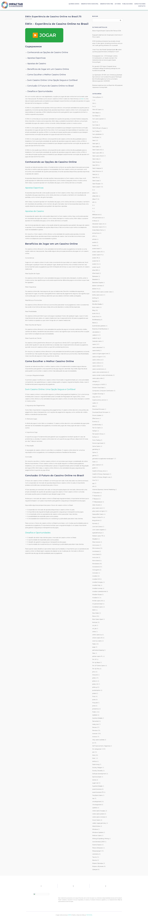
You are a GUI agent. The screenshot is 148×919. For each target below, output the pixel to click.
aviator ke (95, 261)
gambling (95, 449)
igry (93, 483)
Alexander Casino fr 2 (98, 227)
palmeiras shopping (98, 650)
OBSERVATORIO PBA (106, 3)
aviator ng (95, 267)
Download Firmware (98, 409)
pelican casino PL (97, 656)
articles (94, 239)
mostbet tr (95, 597)
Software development (99, 773)
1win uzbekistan (97, 134)
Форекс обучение (98, 866)
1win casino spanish (98, 119)
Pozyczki (95, 702)
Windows (95, 829)
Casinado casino (97, 341)
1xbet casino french (98, 156)
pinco (94, 672)
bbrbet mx (95, 289)
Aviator (94, 245)
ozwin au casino (97, 641)
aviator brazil (96, 248)
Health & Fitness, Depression (101, 474)
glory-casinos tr (96, 465)
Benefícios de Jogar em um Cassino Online (48, 69)
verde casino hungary (98, 811)
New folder (95, 613)
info (93, 486)
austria (94, 242)
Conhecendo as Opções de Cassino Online (47, 52)
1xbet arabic (95, 146)
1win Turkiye (96, 131)
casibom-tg (95, 338)
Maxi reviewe (96, 542)
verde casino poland (98, 814)
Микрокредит (96, 851)
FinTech (94, 437)
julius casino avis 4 (97, 508)
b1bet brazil (95, 273)
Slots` (94, 758)
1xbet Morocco (96, 171)
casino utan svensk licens (99, 372)
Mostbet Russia (97, 594)
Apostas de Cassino (36, 63)
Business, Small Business (99, 329)
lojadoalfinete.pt (97, 533)
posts (94, 699)
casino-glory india (97, 378)
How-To (94, 480)
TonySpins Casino (97, 795)
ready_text (95, 724)
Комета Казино (97, 845)
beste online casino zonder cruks (102, 292)
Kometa (94, 523)
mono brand (96, 554)
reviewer (94, 733)
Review (94, 727)
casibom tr (95, 335)
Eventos (94, 421)
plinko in (94, 681)
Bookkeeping (96, 319)
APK (93, 236)
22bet (94, 193)
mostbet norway (97, 588)
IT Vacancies (96, 495)
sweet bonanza (96, 789)
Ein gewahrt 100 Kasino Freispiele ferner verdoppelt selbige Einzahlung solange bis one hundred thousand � (106, 68)
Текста (94, 857)
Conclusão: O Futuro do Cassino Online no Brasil (50, 86)
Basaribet (95, 279)
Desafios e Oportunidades (40, 91)
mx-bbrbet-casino (97, 607)
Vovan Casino (96, 820)
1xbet (93, 140)
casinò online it (96, 366)
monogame (96, 570)
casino (94, 344)
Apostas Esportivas (36, 58)
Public (94, 712)
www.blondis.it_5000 (98, 841)
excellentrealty (96, 424)
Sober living (95, 764)
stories (94, 780)
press (93, 706)
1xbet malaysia (96, 168)
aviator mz (95, 264)
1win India (95, 125)
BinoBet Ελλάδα (97, 304)
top (93, 798)
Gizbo (94, 462)
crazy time (95, 397)
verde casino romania (98, 817)
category (95, 381)
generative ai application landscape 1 (103, 458)
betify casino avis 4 (98, 295)
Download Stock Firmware (100, 412)
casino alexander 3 (97, 347)
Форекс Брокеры (97, 863)
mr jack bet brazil (97, 604)
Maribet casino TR (97, 536)
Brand (94, 322)
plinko (94, 678)
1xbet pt (94, 174)
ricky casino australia (98, 740)
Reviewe (95, 730)
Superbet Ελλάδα (97, 786)
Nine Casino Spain (97, 619)
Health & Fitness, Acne (99, 471)
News (94, 616)
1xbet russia (95, 180)
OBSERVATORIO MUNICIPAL (89, 3)
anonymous (95, 233)
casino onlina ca (97, 360)
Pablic (94, 644)
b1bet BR (95, 270)
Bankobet (95, 276)
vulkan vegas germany (99, 823)
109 (93, 103)
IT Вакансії (95, 499)
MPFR (69, 915)
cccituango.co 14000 (98, 384)
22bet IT (94, 199)
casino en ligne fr (97, 356)
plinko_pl (94, 687)
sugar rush (95, 783)
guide (94, 468)
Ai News (94, 221)
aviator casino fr (97, 255)
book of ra (95, 313)
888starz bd (96, 214)
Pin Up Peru (96, 668)
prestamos (95, 709)
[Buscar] (120, 20)
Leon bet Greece (97, 526)
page (93, 647)
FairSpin (94, 431)
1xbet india (95, 159)
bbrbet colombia (97, 285)
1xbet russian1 (96, 187)
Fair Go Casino (96, 428)
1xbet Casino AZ (97, 150)
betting (94, 298)
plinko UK (95, 684)
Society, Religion (97, 767)
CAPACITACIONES (139, 3)
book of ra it (95, 316)
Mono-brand (96, 560)
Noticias (94, 622)
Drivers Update (96, 415)
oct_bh (94, 625)
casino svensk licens (98, 369)
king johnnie (96, 520)
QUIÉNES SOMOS (74, 3)
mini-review (95, 545)
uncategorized (96, 801)
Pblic (93, 653)
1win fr (94, 122)
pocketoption (96, 690)
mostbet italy (96, 585)
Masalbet (95, 539)
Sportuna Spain (96, 777)
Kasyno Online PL (97, 517)
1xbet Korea (95, 162)
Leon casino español (98, 529)
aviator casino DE (97, 251)
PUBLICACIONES (127, 3)
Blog (93, 310)
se (93, 743)
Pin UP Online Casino (98, 665)
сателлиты (95, 854)
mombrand (95, 551)
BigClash (95, 301)
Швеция (94, 869)
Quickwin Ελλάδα (97, 718)
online (94, 631)
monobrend (95, 567)
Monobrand (95, 563)
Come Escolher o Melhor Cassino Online (46, 74)
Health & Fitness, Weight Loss (101, 477)
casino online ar (96, 363)
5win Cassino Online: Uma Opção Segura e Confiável (52, 80)
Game (94, 452)
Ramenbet (95, 721)
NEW (94, 610)
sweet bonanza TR (97, 792)
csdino (94, 403)
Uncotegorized (96, 804)
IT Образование (97, 502)
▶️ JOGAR (44, 35)
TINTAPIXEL (89, 915)
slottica (94, 761)
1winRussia (95, 137)
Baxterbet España (97, 282)
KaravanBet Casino (98, 514)
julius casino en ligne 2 (99, 511)
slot (93, 752)
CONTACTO (141, 6)
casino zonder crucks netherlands (102, 375)
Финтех (94, 860)
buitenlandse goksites (98, 326)
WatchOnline (96, 826)
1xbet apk (95, 143)
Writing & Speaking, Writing (100, 838)
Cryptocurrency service (99, 400)
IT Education (96, 492)
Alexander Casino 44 (98, 224)
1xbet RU (95, 177)
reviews (94, 736)
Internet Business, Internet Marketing (103, 489)
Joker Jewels (96, 505)
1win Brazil (95, 116)
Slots (93, 755)
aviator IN (95, 258)
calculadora (95, 332)
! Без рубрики (96, 97)
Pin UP (94, 659)
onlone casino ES (97, 638)
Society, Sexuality (97, 770)
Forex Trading (96, 440)
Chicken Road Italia (98, 387)
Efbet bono (95, 418)
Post (93, 696)
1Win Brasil (95, 112)
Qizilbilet (94, 715)
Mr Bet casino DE (97, 601)
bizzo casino (96, 307)
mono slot (95, 557)
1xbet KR (95, 165)
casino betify (96, 350)
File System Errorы (97, 434)
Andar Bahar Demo (98, 230)
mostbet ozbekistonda (99, 591)
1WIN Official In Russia (99, 128)
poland (94, 693)
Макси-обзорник (97, 848)
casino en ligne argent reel (100, 353)
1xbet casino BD (97, 153)
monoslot (95, 573)
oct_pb (94, 628)
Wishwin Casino (97, 835)
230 (93, 202)
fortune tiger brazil (97, 443)
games (94, 455)
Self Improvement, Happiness (101, 746)
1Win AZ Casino (97, 109)
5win (82, 99)
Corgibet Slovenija (97, 394)
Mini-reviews (96, 548)
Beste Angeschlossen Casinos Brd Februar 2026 (106, 30)
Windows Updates (97, 832)
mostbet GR (96, 579)
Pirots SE (95, 675)
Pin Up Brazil (96, 662)
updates (94, 807)
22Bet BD (95, 196)
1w (93, 106)
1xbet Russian (96, 183)
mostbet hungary (97, 582)
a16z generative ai (97, 217)
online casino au (97, 634)
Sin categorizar (96, 749)
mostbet (95, 576)
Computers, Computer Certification (102, 390)
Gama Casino (96, 446)
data (93, 406)
